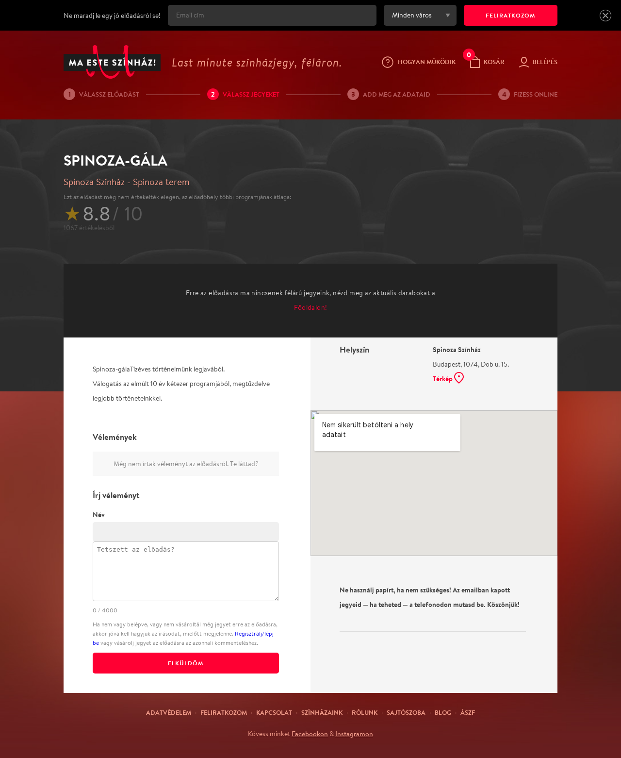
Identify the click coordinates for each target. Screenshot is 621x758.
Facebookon (310, 734)
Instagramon (354, 734)
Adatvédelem (168, 712)
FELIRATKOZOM (511, 15)
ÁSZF (467, 712)
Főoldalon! (310, 307)
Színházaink (322, 712)
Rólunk (364, 712)
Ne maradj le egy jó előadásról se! (112, 15)
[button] (605, 15)
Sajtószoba (406, 712)
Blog (443, 712)
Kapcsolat (274, 712)
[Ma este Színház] (112, 62)
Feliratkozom (223, 712)
